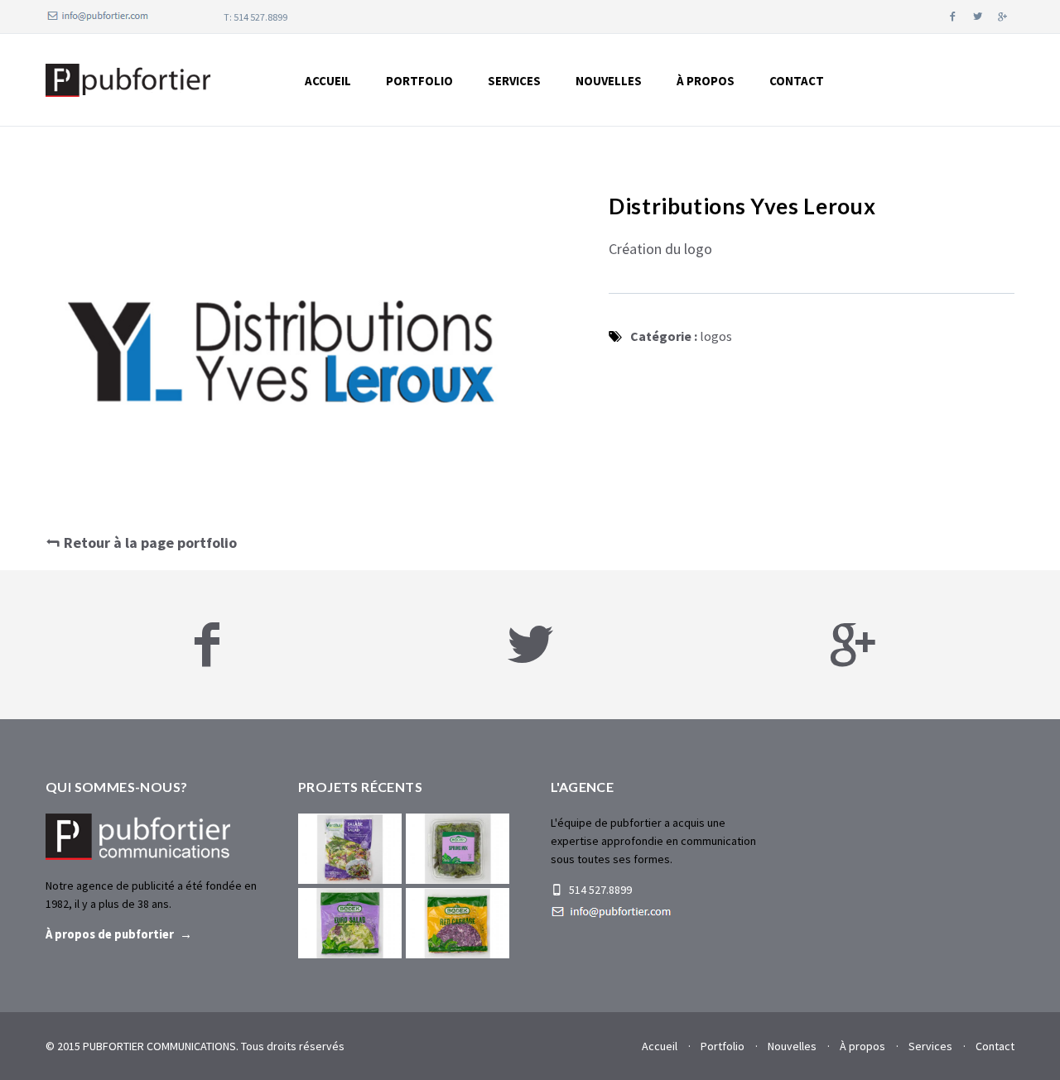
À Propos (706, 81)
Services (514, 81)
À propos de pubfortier (110, 934)
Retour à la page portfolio (148, 542)
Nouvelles (609, 81)
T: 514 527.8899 (255, 17)
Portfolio (419, 81)
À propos (862, 1046)
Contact (796, 81)
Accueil (328, 81)
